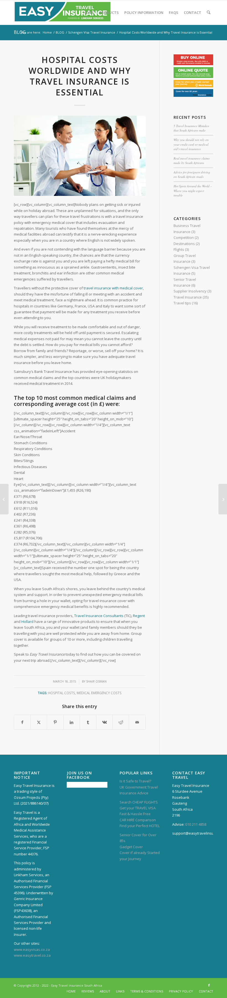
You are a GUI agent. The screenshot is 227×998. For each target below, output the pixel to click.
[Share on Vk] (104, 722)
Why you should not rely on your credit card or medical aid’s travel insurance (191, 144)
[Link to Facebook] (209, 985)
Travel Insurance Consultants (98, 615)
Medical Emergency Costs (99, 693)
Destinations (184, 243)
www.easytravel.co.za (32, 955)
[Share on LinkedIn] (72, 722)
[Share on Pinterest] (55, 722)
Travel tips (182, 302)
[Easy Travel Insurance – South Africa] (62, 12)
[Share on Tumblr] (88, 722)
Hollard (27, 621)
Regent (139, 615)
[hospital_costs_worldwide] (80, 156)
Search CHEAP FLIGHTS (139, 802)
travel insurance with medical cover (113, 287)
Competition (184, 237)
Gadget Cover (131, 846)
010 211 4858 (195, 824)
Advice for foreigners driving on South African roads (192, 174)
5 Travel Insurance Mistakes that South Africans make (191, 128)
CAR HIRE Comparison (138, 819)
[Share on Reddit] (121, 722)
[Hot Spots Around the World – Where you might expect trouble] (222, 499)
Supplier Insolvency (190, 291)
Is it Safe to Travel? (135, 781)
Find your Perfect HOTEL (140, 825)
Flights (179, 249)
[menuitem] (88, 12)
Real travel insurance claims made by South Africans (192, 160)
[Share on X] (39, 722)
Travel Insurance (188, 297)
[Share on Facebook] (22, 722)
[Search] (208, 12)
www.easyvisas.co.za (32, 949)
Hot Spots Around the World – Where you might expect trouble (193, 190)
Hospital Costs (61, 693)
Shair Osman (96, 681)
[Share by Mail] (137, 722)
